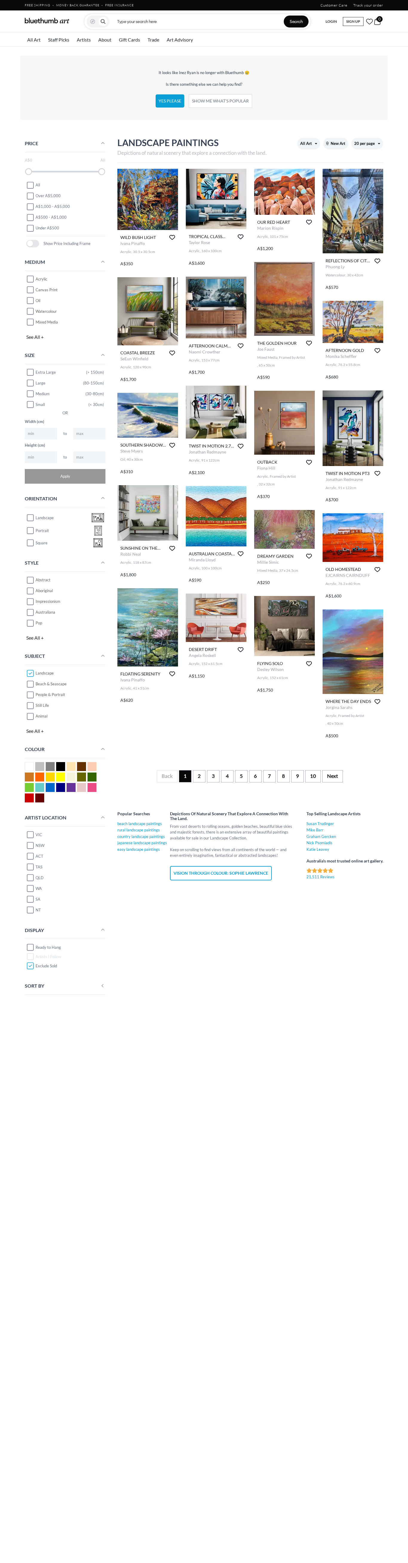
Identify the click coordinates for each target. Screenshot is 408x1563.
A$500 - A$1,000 (51, 217)
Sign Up (353, 21)
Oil (38, 300)
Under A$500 (47, 228)
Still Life (42, 705)
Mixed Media (47, 322)
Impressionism (48, 601)
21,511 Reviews (320, 876)
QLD (40, 877)
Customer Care (333, 5)
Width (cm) (34, 421)
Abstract (43, 579)
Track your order (368, 5)
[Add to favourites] (172, 237)
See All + (35, 337)
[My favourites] (369, 21)
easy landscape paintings (138, 849)
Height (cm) (35, 445)
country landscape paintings (141, 836)
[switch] (32, 243)
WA (39, 888)
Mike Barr (314, 830)
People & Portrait (50, 694)
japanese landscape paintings (142, 842)
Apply (65, 476)
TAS (39, 867)
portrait (42, 530)
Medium (43, 393)
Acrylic (41, 279)
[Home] (47, 20)
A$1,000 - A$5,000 (53, 206)
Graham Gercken (321, 836)
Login (331, 21)
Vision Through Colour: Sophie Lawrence (221, 873)
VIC (39, 834)
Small (40, 404)
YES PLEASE (170, 100)
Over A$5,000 (48, 195)
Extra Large (46, 372)
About (104, 39)
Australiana (45, 612)
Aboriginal (44, 590)
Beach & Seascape (51, 683)
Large (40, 383)
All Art (34, 39)
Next (332, 776)
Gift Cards (129, 39)
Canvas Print (47, 289)
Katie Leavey (317, 849)
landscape (45, 517)
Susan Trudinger (320, 823)
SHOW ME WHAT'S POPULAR (220, 100)
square (41, 542)
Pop (39, 622)
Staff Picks (58, 39)
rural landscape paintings (138, 830)
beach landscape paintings (139, 823)
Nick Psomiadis (319, 842)
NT (38, 910)
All (38, 185)
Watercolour (46, 311)
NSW (40, 845)
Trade (153, 39)
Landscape (45, 673)
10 (313, 776)
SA (38, 899)
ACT (39, 856)
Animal (41, 716)
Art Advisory (180, 39)
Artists (84, 39)
